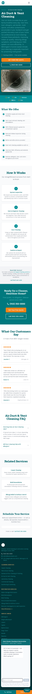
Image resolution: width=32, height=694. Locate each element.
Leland (3, 622)
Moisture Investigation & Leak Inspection (13, 606)
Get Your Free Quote (16, 60)
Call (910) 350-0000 (16, 316)
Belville (3, 633)
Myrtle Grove (5, 628)
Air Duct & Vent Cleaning (8, 576)
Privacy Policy (26, 685)
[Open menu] (29, 2)
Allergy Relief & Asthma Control (10, 603)
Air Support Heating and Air (21, 272)
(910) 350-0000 (16, 65)
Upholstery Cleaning (7, 579)
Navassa (3, 636)
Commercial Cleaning (7, 582)
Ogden (3, 625)
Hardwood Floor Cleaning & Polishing (11, 573)
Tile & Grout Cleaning (7, 571)
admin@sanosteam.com (10, 556)
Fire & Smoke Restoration (8, 600)
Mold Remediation (6, 595)
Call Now (9, 692)
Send (26, 680)
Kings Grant (4, 630)
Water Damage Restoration (9, 592)
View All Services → (6, 609)
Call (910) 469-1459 (16, 280)
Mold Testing (5, 598)
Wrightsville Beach (6, 619)
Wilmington (4, 617)
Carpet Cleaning (5, 568)
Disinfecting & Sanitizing (8, 584)
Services (3, 10)
